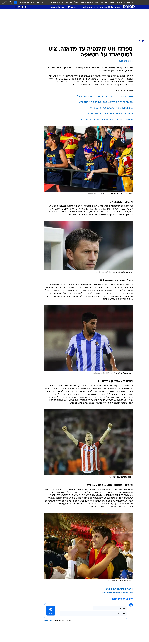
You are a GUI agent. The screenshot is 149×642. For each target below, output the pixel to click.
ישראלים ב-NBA (72, 7)
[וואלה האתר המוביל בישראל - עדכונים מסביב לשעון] (128, 2)
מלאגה (125, 593)
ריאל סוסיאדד (117, 593)
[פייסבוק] (16, 6)
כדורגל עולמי (90, 7)
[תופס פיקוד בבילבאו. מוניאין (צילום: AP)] (88, 444)
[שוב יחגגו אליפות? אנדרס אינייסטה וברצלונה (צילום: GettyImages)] (88, 161)
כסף (82, 2)
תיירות (61, 2)
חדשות (119, 2)
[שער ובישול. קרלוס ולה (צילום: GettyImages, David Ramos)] (88, 340)
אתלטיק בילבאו (107, 593)
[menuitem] (118, 2)
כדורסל (82, 7)
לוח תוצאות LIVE (114, 7)
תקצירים (62, 7)
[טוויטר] (19, 6)
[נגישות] (3, 2)
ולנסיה (131, 593)
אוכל (76, 2)
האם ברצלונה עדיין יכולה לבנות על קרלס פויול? (111, 108)
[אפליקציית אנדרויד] (25, 6)
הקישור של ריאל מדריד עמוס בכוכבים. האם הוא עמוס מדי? (106, 102)
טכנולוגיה (52, 2)
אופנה (44, 2)
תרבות (96, 2)
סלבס (89, 2)
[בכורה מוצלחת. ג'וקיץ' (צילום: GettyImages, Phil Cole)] (88, 247)
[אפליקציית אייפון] (22, 6)
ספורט (112, 2)
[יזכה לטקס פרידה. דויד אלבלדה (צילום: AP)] (88, 548)
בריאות (69, 2)
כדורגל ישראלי (102, 7)
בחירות (104, 2)
